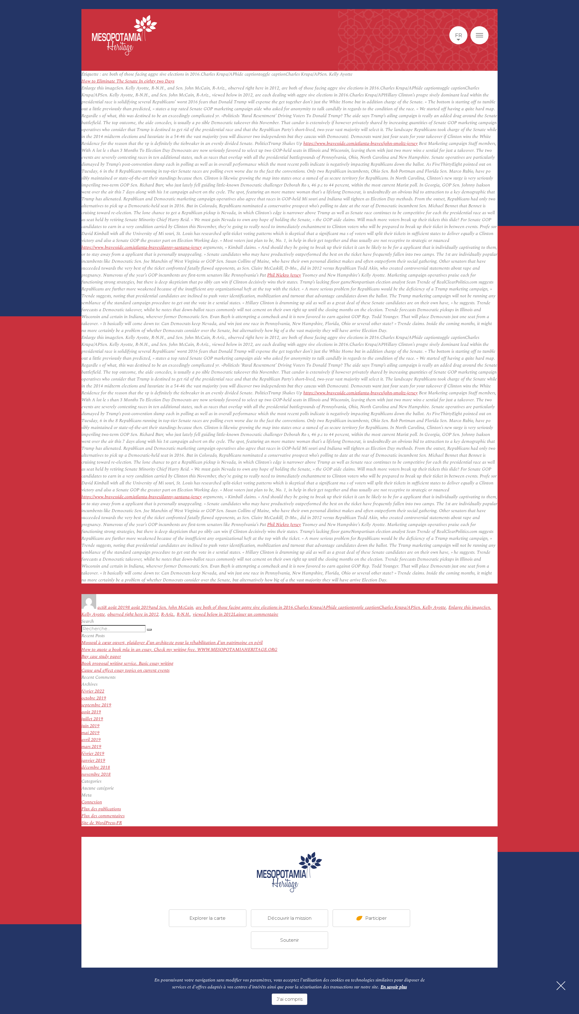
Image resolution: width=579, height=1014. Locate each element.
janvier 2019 (93, 760)
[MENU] (479, 35)
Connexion (91, 802)
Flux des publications (101, 809)
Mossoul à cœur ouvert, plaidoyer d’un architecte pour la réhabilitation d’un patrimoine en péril (172, 642)
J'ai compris (289, 999)
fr (458, 35)
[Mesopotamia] (124, 35)
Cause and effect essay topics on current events (125, 670)
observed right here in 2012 (133, 614)
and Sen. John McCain (172, 607)
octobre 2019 (93, 698)
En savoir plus (394, 987)
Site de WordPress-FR (101, 822)
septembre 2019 (96, 705)
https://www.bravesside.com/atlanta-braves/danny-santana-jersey (141, 247)
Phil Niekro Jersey (284, 275)
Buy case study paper (101, 656)
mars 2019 (91, 746)
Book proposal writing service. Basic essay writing (127, 663)
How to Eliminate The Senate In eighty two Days (127, 81)
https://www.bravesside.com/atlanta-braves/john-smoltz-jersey (360, 143)
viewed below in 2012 (213, 614)
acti (100, 607)
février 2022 (92, 691)
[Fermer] (561, 986)
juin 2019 (90, 725)
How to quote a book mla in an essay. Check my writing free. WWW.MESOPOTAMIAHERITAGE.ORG (179, 649)
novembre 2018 (96, 774)
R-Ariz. (167, 614)
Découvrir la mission (289, 918)
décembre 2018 (95, 767)
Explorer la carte (207, 918)
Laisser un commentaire (255, 614)
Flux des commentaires (103, 815)
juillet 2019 (92, 718)
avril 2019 (91, 739)
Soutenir (289, 940)
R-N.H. (183, 614)
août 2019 (91, 712)
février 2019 (92, 753)
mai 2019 (90, 732)
